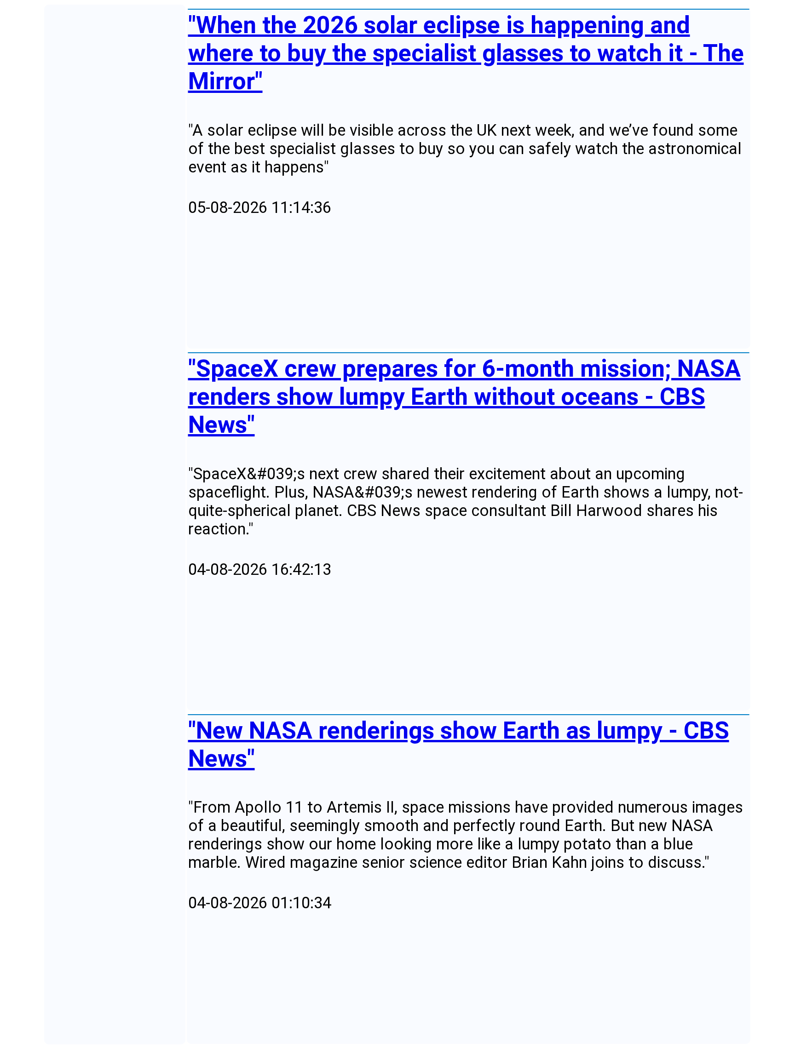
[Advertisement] (464, 282)
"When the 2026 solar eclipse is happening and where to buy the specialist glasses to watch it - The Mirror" (466, 53)
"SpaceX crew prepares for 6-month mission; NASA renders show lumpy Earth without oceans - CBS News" (464, 397)
